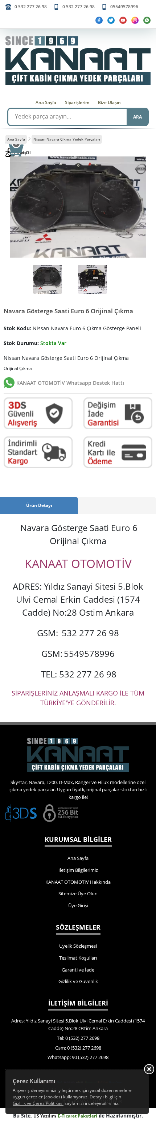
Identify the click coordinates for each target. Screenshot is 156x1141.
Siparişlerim (77, 102)
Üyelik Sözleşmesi (78, 946)
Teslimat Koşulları (78, 958)
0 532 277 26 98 (31, 7)
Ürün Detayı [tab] (39, 505)
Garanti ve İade (78, 969)
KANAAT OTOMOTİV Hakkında (78, 882)
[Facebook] (99, 20)
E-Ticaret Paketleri (77, 1116)
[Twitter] (111, 20)
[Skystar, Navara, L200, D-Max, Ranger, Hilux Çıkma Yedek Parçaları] (78, 60)
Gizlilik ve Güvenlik (78, 981)
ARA (137, 117)
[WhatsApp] (147, 20)
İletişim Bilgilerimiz (78, 870)
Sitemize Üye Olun (78, 893)
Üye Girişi (78, 905)
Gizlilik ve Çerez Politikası (38, 1103)
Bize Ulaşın (109, 102)
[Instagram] (135, 20)
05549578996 (124, 7)
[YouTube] (123, 20)
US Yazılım (44, 1116)
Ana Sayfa (46, 102)
